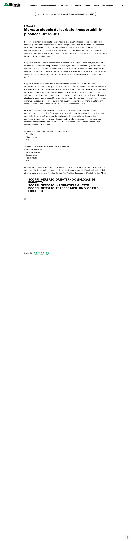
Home (39, 14)
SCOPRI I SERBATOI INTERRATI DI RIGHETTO (58, 185)
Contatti (96, 6)
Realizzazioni (107, 6)
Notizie (45, 14)
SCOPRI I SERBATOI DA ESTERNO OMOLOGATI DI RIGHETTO (61, 181)
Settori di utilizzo (65, 6)
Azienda (87, 6)
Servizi (78, 6)
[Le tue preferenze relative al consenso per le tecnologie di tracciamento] (127, 537)
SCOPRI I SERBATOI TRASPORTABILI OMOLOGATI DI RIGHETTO (63, 190)
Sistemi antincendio (48, 6)
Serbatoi (33, 6)
